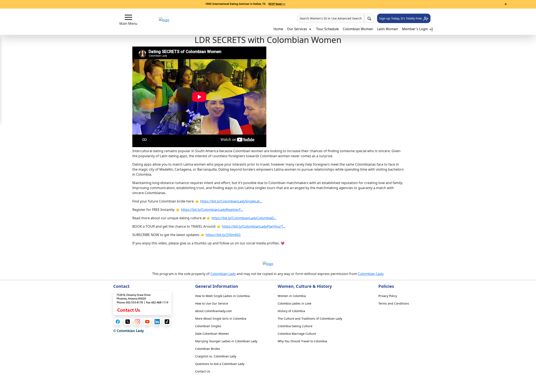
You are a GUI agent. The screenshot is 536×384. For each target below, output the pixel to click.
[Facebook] (117, 321)
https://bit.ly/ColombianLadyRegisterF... (212, 209)
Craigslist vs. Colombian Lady (215, 356)
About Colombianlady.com (213, 311)
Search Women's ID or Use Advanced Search (331, 18)
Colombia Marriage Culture (297, 334)
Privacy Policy (387, 296)
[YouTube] (147, 321)
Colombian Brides (207, 349)
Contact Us (202, 371)
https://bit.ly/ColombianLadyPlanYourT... (253, 226)
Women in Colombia (292, 296)
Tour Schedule (327, 29)
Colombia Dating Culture (295, 326)
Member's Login (415, 29)
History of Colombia (291, 311)
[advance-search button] (369, 18)
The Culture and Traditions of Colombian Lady (310, 318)
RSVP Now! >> (276, 4)
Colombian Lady (223, 273)
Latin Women (387, 29)
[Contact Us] (142, 302)
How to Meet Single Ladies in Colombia (222, 296)
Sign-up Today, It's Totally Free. (401, 18)
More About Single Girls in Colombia (220, 318)
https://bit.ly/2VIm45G (223, 234)
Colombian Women (358, 29)
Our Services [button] (297, 29)
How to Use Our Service (211, 303)
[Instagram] (137, 321)
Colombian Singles (208, 326)
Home (278, 29)
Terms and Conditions (393, 303)
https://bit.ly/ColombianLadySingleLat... (231, 201)
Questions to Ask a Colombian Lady (219, 364)
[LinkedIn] (157, 321)
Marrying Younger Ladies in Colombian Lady (226, 341)
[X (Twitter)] (127, 321)
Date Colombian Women (212, 334)
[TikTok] (167, 321)
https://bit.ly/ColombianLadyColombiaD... (243, 218)
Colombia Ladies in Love (294, 303)
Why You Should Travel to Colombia (302, 341)
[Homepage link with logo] (268, 263)
